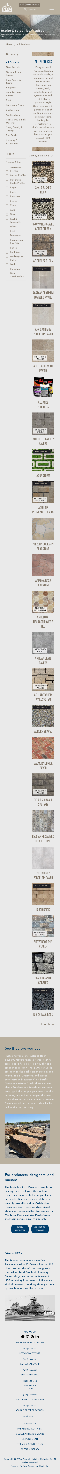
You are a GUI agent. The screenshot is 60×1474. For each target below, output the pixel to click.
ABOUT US (30, 1424)
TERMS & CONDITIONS (30, 1444)
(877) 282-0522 (30, 1349)
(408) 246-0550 (30, 1370)
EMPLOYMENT (30, 1439)
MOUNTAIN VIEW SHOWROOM (30, 1343)
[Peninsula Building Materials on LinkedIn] (37, 1337)
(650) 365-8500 (30, 1359)
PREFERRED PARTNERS (30, 1429)
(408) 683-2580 (30, 1381)
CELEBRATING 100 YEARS (30, 1434)
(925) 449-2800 (30, 1395)
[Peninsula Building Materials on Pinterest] (32, 1337)
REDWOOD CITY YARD (29, 1353)
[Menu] (52, 9)
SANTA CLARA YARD (30, 1364)
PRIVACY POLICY (30, 1449)
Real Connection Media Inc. (36, 1466)
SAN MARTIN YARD (30, 1375)
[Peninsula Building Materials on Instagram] (28, 1337)
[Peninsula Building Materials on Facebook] (23, 1337)
